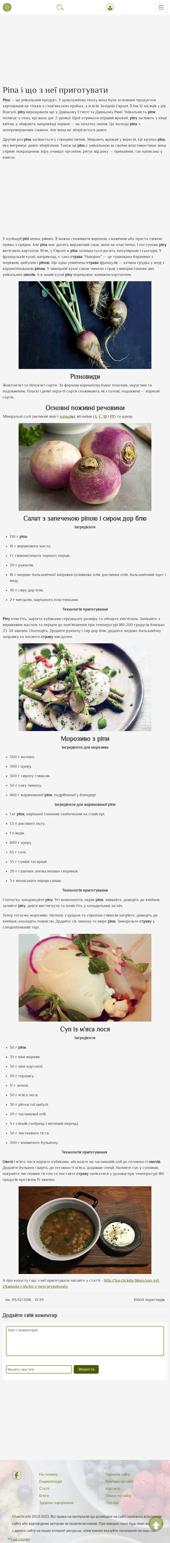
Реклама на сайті (120, 1481)
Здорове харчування (56, 1503)
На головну (48, 1474)
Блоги (44, 1496)
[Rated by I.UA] (19, 1539)
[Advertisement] (85, 46)
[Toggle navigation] (161, 7)
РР (112, 416)
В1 (105, 416)
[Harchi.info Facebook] (18, 1475)
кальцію (67, 416)
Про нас (112, 1503)
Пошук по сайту (118, 1496)
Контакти (113, 1488)
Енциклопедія (50, 1481)
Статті (44, 1488)
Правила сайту (118, 1474)
